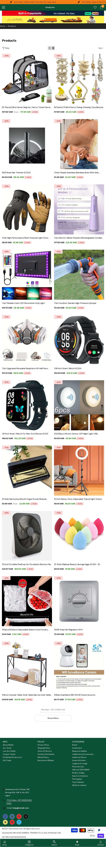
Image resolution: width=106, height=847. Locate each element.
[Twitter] (19, 822)
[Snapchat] (5, 822)
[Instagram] (12, 816)
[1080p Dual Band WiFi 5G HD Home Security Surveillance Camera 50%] (79, 666)
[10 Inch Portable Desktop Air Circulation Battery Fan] (27, 536)
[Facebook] (5, 816)
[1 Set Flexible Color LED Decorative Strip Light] (27, 275)
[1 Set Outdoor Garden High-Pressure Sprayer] (79, 275)
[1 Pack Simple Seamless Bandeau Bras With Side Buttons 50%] (79, 144)
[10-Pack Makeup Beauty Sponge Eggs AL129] (79, 536)
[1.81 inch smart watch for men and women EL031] (27, 405)
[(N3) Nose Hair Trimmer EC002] (27, 144)
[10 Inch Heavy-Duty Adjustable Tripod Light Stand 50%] (79, 471)
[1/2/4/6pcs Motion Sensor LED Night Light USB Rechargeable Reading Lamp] (79, 405)
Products (12, 26)
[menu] (3, 7)
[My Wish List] (95, 7)
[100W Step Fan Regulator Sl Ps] (79, 601)
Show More (53, 718)
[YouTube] (12, 822)
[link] (53, 13)
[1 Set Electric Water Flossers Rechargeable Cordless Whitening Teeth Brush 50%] (79, 209)
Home (2, 26)
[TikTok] (25, 816)
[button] (49, 48)
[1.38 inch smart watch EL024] (79, 340)
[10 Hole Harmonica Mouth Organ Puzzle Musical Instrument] (27, 471)
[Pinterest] (19, 816)
